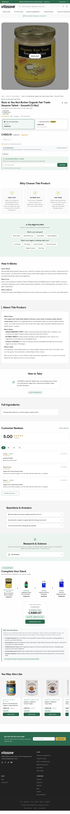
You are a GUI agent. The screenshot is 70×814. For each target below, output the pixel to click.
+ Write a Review (64, 428)
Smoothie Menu (41, 794)
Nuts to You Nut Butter (13, 96)
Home (3, 96)
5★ (9, 447)
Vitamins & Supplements (33, 11)
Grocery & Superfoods (43, 761)
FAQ (2, 779)
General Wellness (52, 236)
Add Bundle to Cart (35, 621)
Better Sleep (16, 236)
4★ (14, 447)
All (3, 447)
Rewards (39, 785)
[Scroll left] (1, 698)
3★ (19, 447)
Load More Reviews (9, 493)
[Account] (63, 6)
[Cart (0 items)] (67, 6)
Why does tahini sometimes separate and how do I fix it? (24, 514)
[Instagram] (2, 762)
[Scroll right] (68, 698)
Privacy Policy (28, 808)
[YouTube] (11, 762)
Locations (39, 782)
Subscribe (61, 739)
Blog (38, 788)
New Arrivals (40, 770)
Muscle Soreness (51, 244)
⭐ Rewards (5, 1)
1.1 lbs (7, 139)
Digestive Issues (30, 248)
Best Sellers (40, 767)
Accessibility (42, 808)
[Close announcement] (67, 1)
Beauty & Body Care (42, 764)
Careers (39, 791)
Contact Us (62, 1)
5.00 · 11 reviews (14, 116)
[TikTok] (8, 762)
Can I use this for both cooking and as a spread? (22, 525)
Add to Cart (11, 714)
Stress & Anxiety (38, 244)
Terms (35, 808)
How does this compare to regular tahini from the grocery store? (27, 520)
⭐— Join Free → (35, 1)
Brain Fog (41, 248)
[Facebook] (5, 762)
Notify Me (62, 165)
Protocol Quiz (19, 11)
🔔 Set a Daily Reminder (35, 392)
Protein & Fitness (48, 11)
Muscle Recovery (28, 236)
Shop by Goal (6, 11)
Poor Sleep (27, 244)
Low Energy (17, 244)
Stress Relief (40, 236)
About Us (39, 779)
